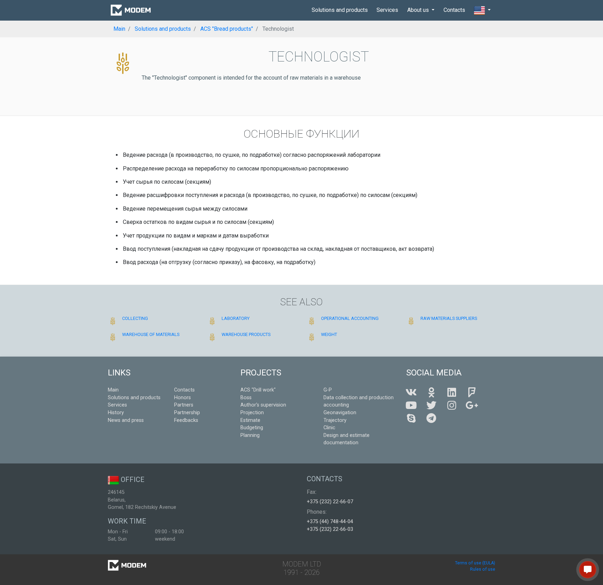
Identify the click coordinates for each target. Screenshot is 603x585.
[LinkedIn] (451, 393)
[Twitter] (431, 406)
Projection (252, 413)
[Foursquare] (472, 393)
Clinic (329, 428)
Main (113, 390)
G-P (327, 390)
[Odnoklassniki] (431, 393)
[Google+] (472, 406)
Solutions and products (340, 10)
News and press (126, 420)
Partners (183, 405)
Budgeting (251, 428)
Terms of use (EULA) (475, 563)
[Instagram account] (451, 406)
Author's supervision (263, 405)
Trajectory (335, 420)
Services (387, 10)
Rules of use (482, 569)
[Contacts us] (587, 569)
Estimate (250, 420)
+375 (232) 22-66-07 (330, 502)
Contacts (454, 10)
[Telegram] (431, 419)
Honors (182, 398)
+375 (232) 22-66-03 (330, 529)
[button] (482, 10)
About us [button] (418, 10)
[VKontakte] (411, 393)
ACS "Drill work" (258, 390)
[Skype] (411, 419)
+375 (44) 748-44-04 (330, 522)
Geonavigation (339, 413)
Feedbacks (186, 420)
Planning (250, 435)
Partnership (187, 413)
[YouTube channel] (411, 406)
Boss (246, 398)
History (116, 413)
